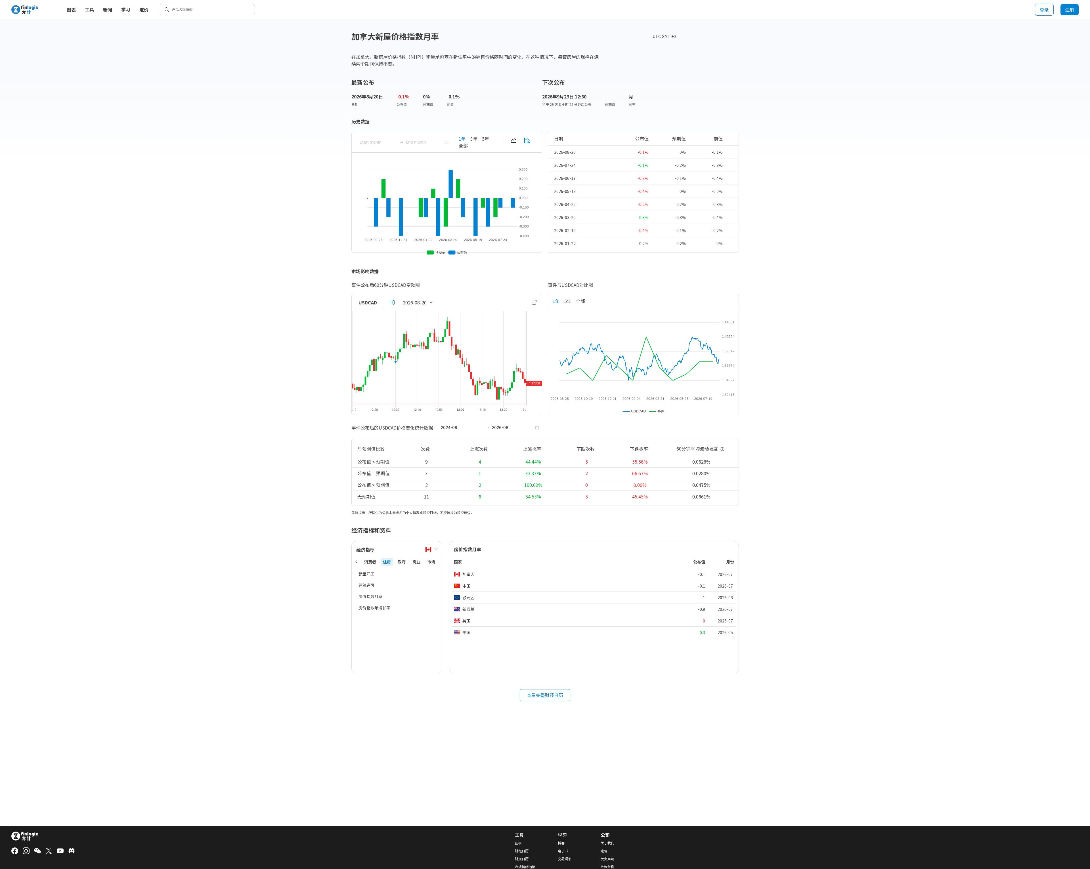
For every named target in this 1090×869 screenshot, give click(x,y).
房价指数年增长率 (374, 608)
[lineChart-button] (513, 142)
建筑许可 (366, 585)
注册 (1069, 9)
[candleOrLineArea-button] (392, 302)
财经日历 (522, 851)
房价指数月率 (370, 596)
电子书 (563, 851)
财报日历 (522, 859)
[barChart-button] (527, 142)
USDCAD (368, 302)
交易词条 (564, 859)
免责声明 (607, 859)
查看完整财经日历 (545, 695)
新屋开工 (366, 573)
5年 (485, 138)
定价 (143, 9)
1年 (462, 138)
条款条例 (607, 866)
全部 (463, 145)
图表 (71, 9)
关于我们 (607, 843)
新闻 (107, 9)
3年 (473, 138)
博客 (561, 843)
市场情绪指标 (525, 866)
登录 (1044, 9)
